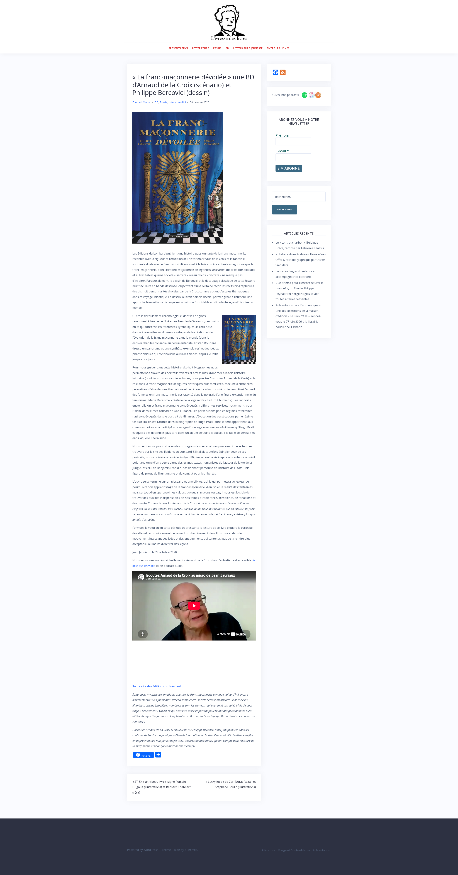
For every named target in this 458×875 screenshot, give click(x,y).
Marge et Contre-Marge (294, 850)
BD (227, 48)
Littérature (200, 48)
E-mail (282, 151)
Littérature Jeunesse (248, 48)
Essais (217, 48)
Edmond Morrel (141, 102)
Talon (176, 850)
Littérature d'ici (177, 102)
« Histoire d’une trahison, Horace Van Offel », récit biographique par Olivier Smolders (301, 259)
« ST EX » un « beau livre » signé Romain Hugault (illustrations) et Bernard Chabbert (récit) (161, 787)
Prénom (282, 135)
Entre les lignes (278, 48)
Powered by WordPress (142, 850)
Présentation (178, 48)
